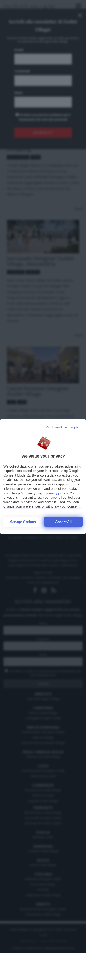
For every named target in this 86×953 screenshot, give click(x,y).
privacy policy (57, 493)
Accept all (63, 522)
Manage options (22, 522)
